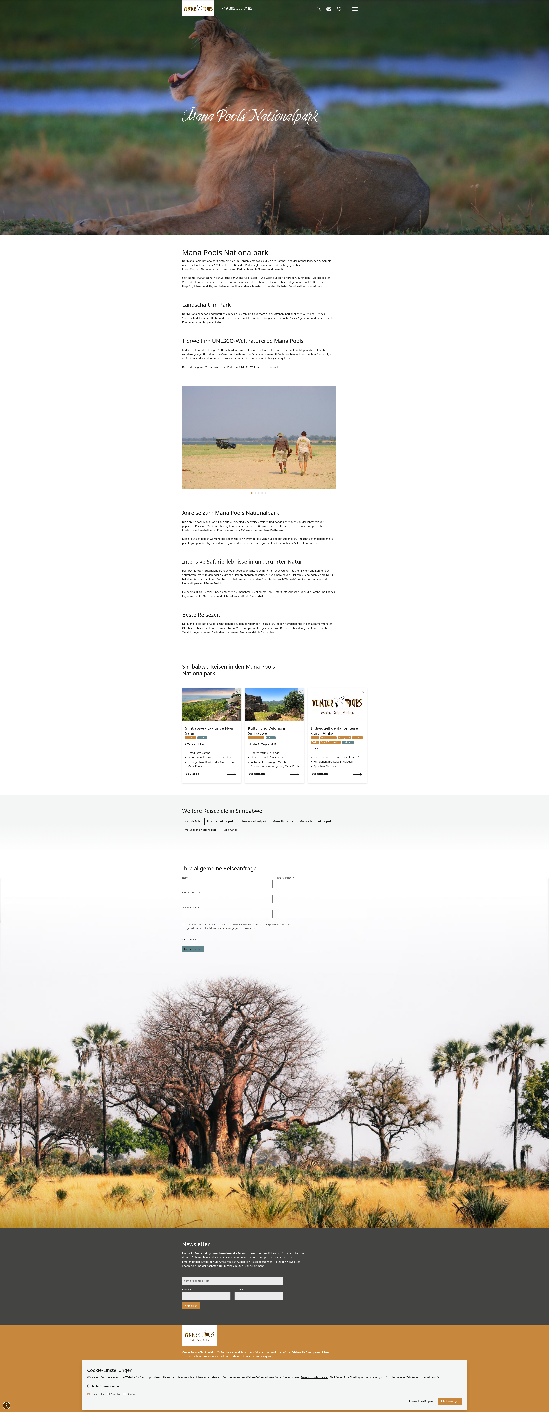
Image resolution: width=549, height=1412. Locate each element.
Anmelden (191, 1305)
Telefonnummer (191, 907)
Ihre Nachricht (285, 877)
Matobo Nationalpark (253, 821)
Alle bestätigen (450, 1401)
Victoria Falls (192, 821)
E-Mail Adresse (191, 892)
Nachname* (241, 1289)
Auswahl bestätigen (421, 1401)
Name (186, 877)
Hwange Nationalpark (220, 821)
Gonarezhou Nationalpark (316, 821)
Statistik (115, 1394)
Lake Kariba (271, 530)
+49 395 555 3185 (236, 8)
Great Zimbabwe (283, 821)
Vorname (187, 1289)
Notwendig (98, 1394)
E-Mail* (186, 1274)
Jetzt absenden (193, 949)
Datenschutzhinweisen (314, 1377)
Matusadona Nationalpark (201, 829)
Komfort (132, 1394)
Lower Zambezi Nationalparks (200, 269)
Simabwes (255, 261)
